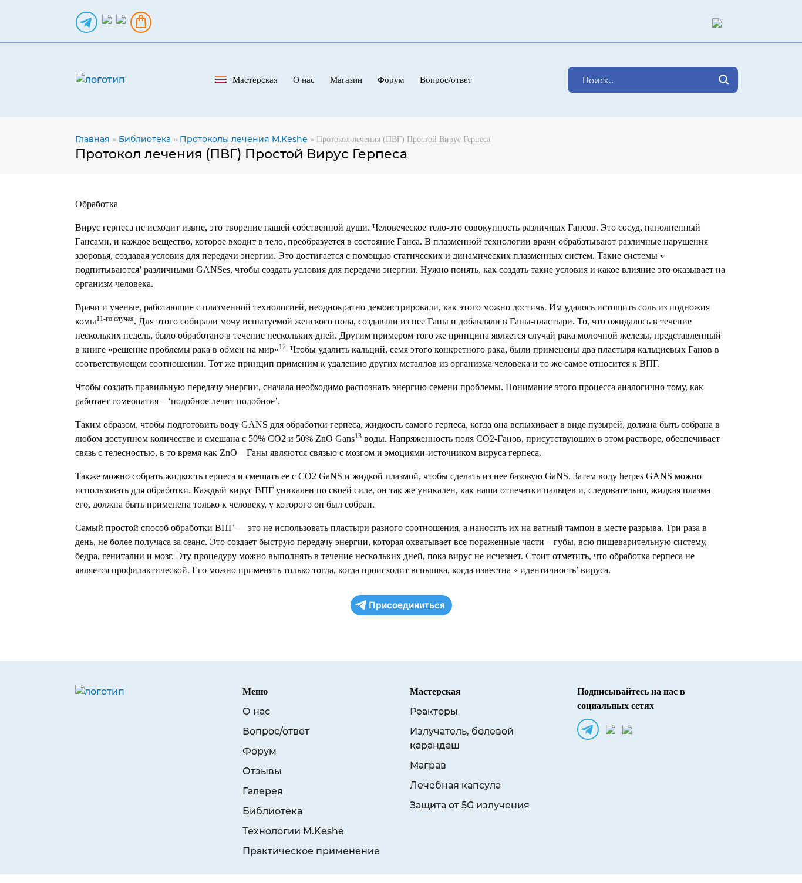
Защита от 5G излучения (470, 805)
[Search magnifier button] (724, 80)
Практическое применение (311, 851)
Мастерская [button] (255, 79)
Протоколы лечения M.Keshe (244, 139)
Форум (391, 79)
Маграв (428, 765)
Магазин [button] (346, 79)
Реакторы (434, 711)
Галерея (262, 791)
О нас (256, 711)
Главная (92, 139)
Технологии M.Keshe (293, 831)
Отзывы (262, 771)
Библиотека (145, 139)
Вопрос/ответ (446, 79)
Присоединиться (407, 605)
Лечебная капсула (455, 785)
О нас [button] (304, 79)
